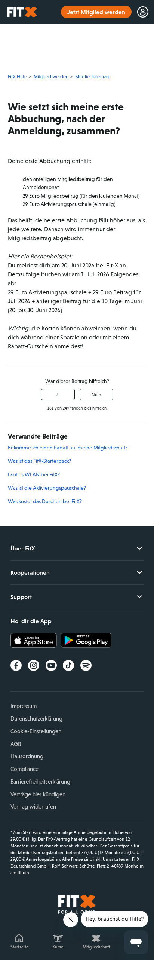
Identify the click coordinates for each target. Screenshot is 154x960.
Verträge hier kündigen (37, 794)
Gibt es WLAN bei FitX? (34, 474)
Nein (96, 394)
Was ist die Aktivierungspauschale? (47, 488)
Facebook (16, 665)
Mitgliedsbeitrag (92, 76)
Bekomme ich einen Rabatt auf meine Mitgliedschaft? (67, 448)
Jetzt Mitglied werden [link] (96, 12)
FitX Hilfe (17, 76)
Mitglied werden (51, 76)
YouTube (51, 665)
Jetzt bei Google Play (86, 640)
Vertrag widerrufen (33, 806)
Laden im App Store (35, 640)
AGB (15, 744)
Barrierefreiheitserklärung (40, 781)
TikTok (68, 665)
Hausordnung (26, 756)
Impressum (23, 706)
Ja (58, 394)
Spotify (86, 665)
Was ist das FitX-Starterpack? (39, 461)
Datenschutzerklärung (36, 718)
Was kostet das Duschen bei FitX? (45, 501)
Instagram (33, 665)
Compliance (24, 769)
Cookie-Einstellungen (35, 731)
